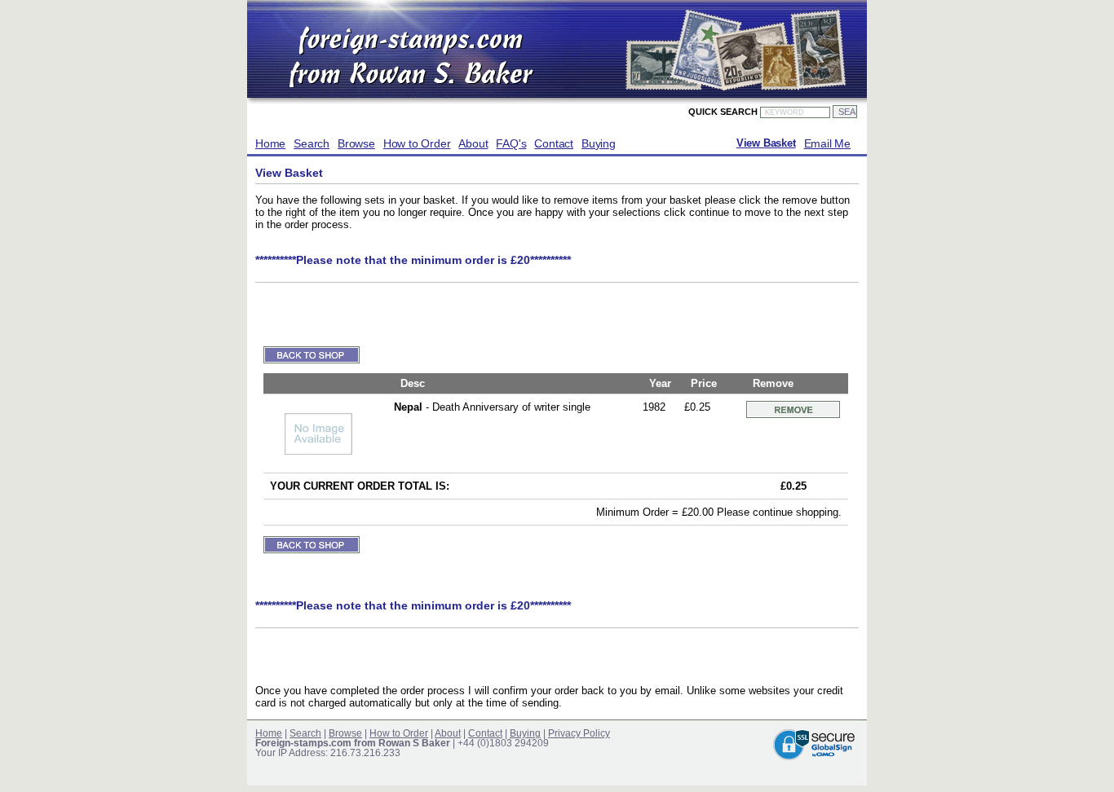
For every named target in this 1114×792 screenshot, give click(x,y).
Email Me (827, 143)
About (473, 143)
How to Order (417, 143)
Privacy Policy (579, 733)
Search (311, 143)
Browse (356, 143)
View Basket (766, 143)
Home (270, 143)
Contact (553, 143)
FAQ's (511, 143)
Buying (598, 143)
